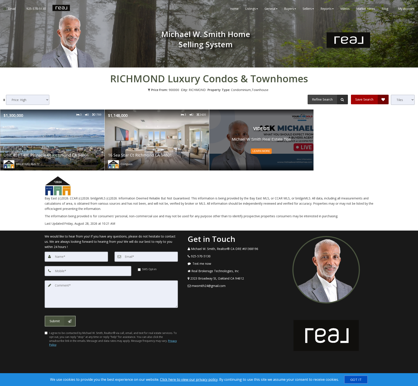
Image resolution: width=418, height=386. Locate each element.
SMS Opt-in (149, 269)
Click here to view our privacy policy (189, 379)
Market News (365, 9)
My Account (406, 9)
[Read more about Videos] (261, 140)
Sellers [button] (307, 9)
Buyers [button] (289, 9)
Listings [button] (250, 9)
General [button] (270, 9)
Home (234, 9)
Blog (385, 9)
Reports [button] (326, 9)
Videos (345, 9)
